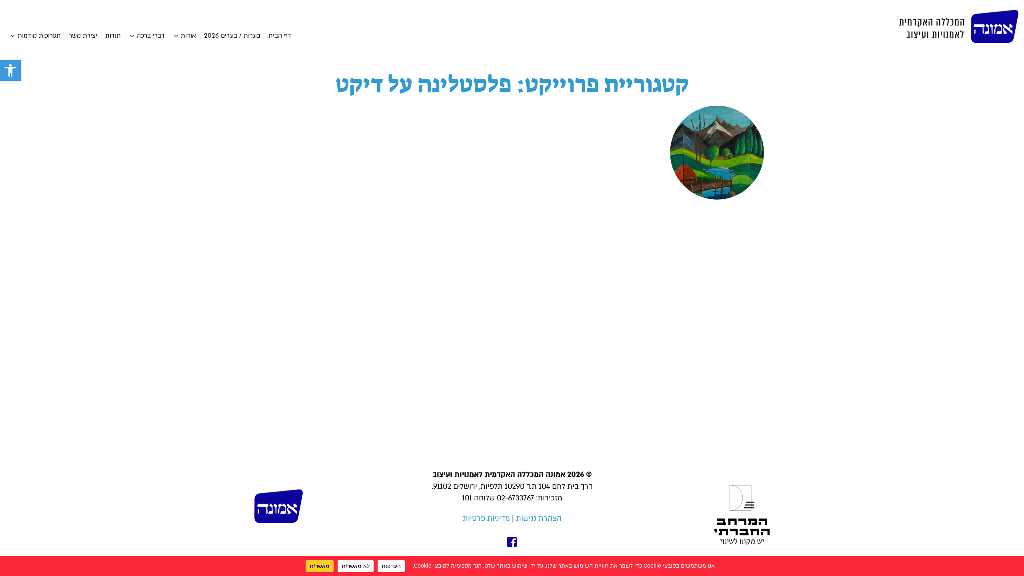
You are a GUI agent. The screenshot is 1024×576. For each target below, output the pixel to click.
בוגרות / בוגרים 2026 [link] (232, 35)
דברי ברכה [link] (151, 35)
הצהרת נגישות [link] (539, 519)
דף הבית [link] (279, 35)
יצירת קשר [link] (83, 35)
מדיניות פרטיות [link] (486, 519)
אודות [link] (188, 35)
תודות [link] (113, 35)
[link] (10, 70)
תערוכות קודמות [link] (39, 35)
